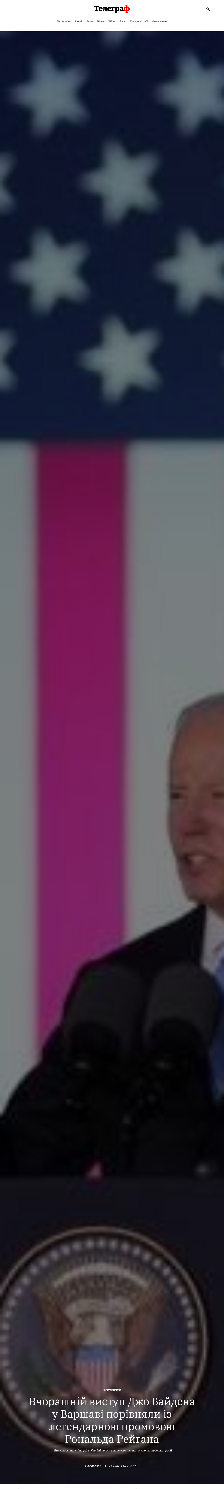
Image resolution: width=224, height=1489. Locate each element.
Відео (100, 21)
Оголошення (159, 21)
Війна (111, 21)
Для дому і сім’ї (139, 21)
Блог (122, 21)
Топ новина (63, 21)
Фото (90, 21)
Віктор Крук (93, 1465)
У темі (78, 21)
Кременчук (112, 1390)
